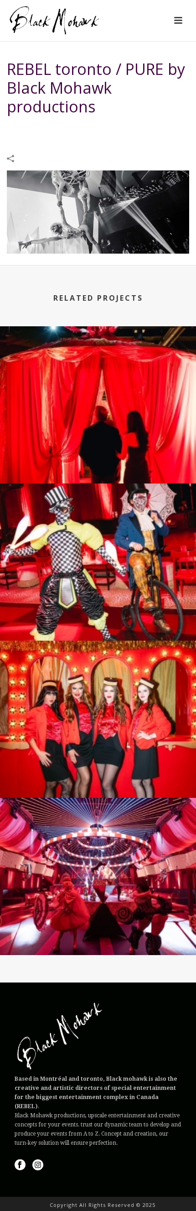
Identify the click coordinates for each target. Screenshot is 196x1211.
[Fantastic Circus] (98, 365)
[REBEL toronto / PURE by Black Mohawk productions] (98, 211)
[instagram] (37, 1165)
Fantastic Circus (98, 459)
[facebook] (20, 1165)
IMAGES (44, 129)
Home (20, 129)
